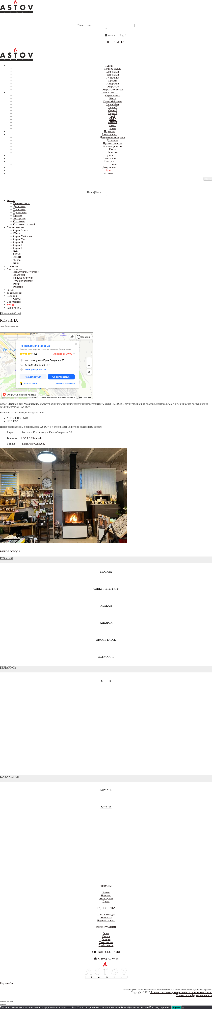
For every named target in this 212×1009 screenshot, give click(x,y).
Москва (106, 571)
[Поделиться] (8, 1001)
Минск (106, 681)
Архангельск (106, 639)
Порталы (106, 895)
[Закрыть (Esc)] (11, 1001)
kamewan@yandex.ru (33, 443)
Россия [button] (6, 558)
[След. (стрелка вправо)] (4, 1004)
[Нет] (183, 1008)
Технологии (106, 942)
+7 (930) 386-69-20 (31, 438)
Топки (106, 892)
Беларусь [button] (8, 667)
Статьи (106, 936)
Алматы (106, 790)
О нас (106, 933)
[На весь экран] (4, 1001)
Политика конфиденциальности (194, 995)
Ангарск (106, 622)
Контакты (106, 917)
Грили (106, 901)
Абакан (106, 605)
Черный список (106, 920)
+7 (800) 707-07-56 (106, 958)
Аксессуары (106, 898)
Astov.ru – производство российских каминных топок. (181, 992)
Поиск (81, 25)
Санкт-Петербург (106, 588)
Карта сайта (6, 983)
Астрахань (106, 656)
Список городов (106, 914)
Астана (106, 807)
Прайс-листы (106, 945)
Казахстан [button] (9, 776)
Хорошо (176, 1007)
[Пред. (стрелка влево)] (1, 1004)
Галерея (106, 939)
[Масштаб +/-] (1, 1001)
